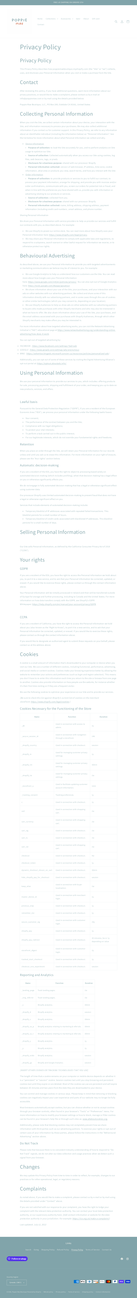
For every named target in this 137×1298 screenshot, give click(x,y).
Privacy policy (61, 1292)
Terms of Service (93, 1249)
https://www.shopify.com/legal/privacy (68, 234)
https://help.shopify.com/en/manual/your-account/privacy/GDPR (64, 604)
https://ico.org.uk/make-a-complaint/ (90, 1218)
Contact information (103, 1292)
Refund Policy (63, 1249)
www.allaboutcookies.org (95, 1119)
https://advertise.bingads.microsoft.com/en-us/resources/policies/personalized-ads (67, 353)
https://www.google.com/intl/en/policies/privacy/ (52, 281)
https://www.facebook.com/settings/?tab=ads (54, 346)
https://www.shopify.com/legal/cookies (50, 701)
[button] (51, 19)
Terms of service (73, 1292)
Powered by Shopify (34, 1292)
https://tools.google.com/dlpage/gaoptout (49, 285)
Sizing (36, 1249)
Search (28, 1249)
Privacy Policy (77, 1249)
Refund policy (48, 1292)
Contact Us (107, 1249)
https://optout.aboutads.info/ (51, 363)
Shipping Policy (48, 1249)
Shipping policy (87, 1292)
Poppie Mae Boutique (19, 1292)
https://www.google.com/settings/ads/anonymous (54, 349)
